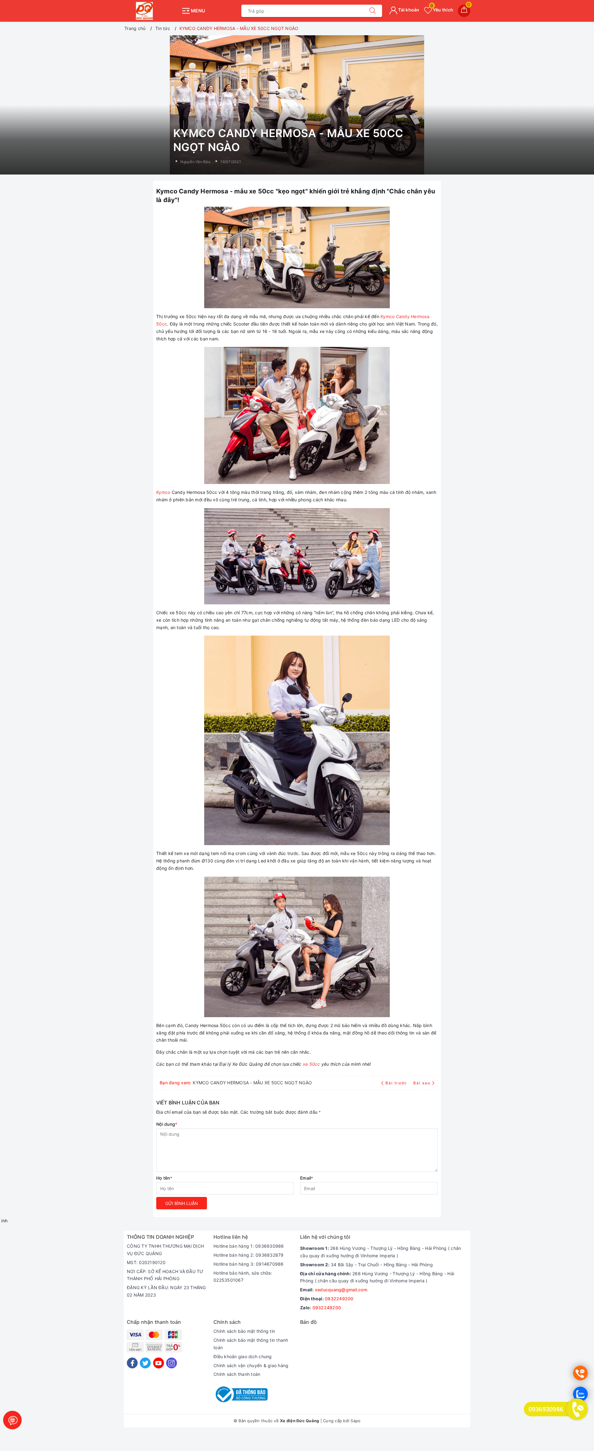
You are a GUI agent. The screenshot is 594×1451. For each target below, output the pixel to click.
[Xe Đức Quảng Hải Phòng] (151, 11)
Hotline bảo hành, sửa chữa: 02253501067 (242, 1276)
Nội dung (166, 1124)
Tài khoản (408, 9)
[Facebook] (132, 1363)
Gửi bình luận (181, 1203)
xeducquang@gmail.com (341, 1289)
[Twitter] (145, 1363)
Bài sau (421, 1083)
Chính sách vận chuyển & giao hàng (250, 1365)
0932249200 (339, 1298)
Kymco (163, 492)
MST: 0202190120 (146, 1262)
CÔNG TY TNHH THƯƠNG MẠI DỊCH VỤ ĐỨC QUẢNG (165, 1249)
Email (306, 1178)
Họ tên (164, 1178)
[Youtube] (158, 1363)
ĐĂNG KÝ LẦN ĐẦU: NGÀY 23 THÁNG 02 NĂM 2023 (166, 1291)
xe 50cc (311, 1064)
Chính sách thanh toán (236, 1374)
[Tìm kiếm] (372, 11)
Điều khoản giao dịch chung (242, 1356)
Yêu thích (441, 9)
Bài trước (396, 1083)
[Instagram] (171, 1363)
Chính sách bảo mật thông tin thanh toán (250, 1343)
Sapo (355, 1420)
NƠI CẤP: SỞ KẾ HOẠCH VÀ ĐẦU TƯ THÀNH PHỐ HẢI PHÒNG (165, 1275)
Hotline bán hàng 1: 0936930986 (248, 1246)
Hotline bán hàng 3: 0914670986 (248, 1264)
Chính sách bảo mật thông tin (244, 1331)
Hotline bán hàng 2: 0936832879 (248, 1255)
